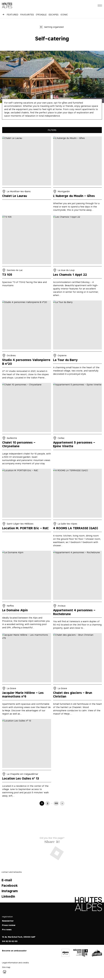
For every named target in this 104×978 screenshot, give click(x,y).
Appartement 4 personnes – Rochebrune (77, 591)
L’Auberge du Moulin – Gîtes (77, 174)
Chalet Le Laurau (26, 174)
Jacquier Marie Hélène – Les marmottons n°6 (26, 675)
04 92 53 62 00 (9, 941)
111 (56, 803)
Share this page (52, 841)
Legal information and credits (15, 962)
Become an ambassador (14, 950)
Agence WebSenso (4, 972)
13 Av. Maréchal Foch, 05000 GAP (18, 937)
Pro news (7, 929)
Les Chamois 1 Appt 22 (77, 256)
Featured (12, 14)
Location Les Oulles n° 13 (26, 759)
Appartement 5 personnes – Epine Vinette (77, 425)
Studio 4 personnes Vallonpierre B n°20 (26, 340)
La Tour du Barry (77, 340)
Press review (8, 925)
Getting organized (54, 27)
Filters (52, 130)
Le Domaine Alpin (26, 591)
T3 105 (26, 256)
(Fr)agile (41, 14)
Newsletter (8, 921)
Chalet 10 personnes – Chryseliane (26, 425)
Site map (6, 967)
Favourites (27, 14)
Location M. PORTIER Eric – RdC (26, 509)
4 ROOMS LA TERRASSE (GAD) (77, 509)
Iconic (64, 14)
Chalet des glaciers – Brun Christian (77, 675)
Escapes (53, 14)
